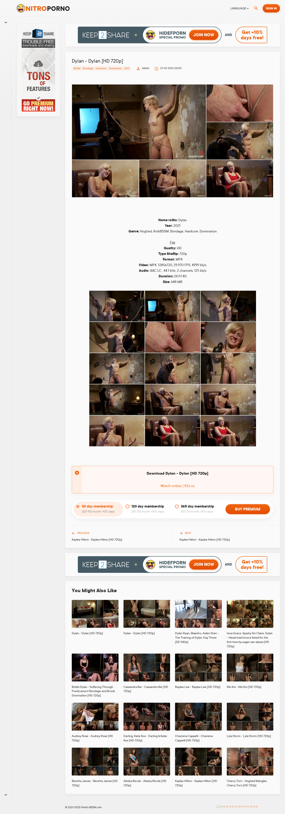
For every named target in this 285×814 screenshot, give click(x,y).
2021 (127, 68)
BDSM (77, 68)
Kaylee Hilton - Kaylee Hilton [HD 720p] (97, 539)
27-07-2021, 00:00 (171, 68)
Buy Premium (247, 509)
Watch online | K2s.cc (177, 486)
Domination (115, 68)
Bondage (88, 68)
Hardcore (101, 68)
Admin (145, 68)
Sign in (271, 8)
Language (238, 8)
